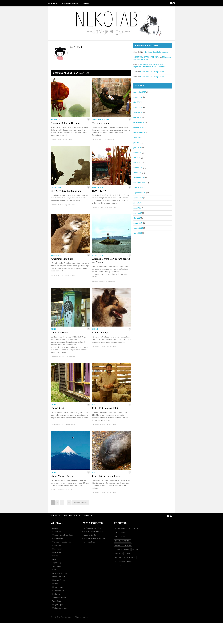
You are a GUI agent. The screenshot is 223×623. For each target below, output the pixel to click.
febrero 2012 (138, 112)
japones (119, 553)
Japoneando (56, 566)
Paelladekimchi (58, 591)
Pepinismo (56, 594)
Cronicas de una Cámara (61, 542)
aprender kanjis (122, 528)
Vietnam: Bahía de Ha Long (65, 123)
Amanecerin (56, 531)
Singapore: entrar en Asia (93, 531)
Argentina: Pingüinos (62, 258)
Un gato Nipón (57, 605)
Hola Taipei (56, 552)
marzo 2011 (137, 163)
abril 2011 (137, 158)
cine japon (120, 532)
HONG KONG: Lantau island (66, 190)
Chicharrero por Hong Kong (62, 535)
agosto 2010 (138, 198)
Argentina (56, 255)
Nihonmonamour (58, 587)
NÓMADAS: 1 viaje (59, 119)
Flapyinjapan (57, 549)
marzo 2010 (137, 223)
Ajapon (55, 528)
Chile (54, 329)
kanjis (118, 557)
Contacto (52, 3)
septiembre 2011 (139, 132)
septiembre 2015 (139, 92)
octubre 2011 (138, 127)
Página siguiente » (80, 503)
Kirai (54, 570)
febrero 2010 (138, 228)
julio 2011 (136, 142)
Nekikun (55, 584)
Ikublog (55, 556)
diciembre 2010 (139, 178)
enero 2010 (137, 233)
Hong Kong (56, 187)
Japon (135, 549)
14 (69, 503)
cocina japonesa (122, 541)
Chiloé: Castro (58, 408)
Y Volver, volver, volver (92, 528)
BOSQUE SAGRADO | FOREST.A (146, 57)
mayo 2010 (137, 213)
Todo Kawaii (56, 601)
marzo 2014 (137, 97)
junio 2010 (137, 208)
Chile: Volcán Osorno (62, 476)
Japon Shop (56, 563)
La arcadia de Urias (59, 573)
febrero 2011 (138, 168)
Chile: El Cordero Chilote (105, 408)
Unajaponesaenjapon (60, 608)
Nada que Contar (58, 580)
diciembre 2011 (139, 122)
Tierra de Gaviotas (59, 598)
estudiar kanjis (122, 549)
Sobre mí (85, 3)
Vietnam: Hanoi (100, 123)
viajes (118, 565)
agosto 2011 (137, 137)
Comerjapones (57, 538)
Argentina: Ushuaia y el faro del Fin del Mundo (111, 260)
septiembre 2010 (139, 193)
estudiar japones (123, 545)
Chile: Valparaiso (60, 332)
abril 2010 (137, 218)
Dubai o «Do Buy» (91, 535)
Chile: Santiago (100, 332)
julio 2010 (137, 203)
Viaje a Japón (130, 557)
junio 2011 (137, 147)
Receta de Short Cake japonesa (156, 52)
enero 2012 (137, 117)
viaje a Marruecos (123, 561)
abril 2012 (137, 102)
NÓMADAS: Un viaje (69, 3)
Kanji (128, 553)
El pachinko (56, 545)
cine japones (121, 537)
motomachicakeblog (59, 577)
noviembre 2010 (139, 183)
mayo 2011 (137, 153)
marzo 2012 (137, 107)
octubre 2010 (138, 188)
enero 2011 (137, 173)
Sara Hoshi (68, 139)
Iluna (54, 559)
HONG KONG (99, 190)
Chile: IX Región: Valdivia (106, 476)
